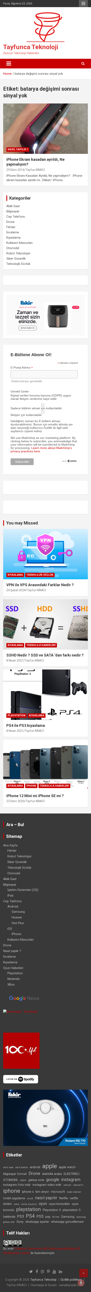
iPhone (31, 785)
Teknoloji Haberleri (41, 645)
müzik (30, 1198)
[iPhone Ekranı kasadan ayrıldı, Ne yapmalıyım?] (45, 128)
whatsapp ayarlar (37, 1222)
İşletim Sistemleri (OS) (22, 890)
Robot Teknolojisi (18, 253)
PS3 (20, 1216)
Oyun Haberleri (13, 968)
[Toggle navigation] (8, 63)
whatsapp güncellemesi (67, 1222)
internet (67, 1185)
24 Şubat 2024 (16, 590)
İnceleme (12, 232)
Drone (10, 222)
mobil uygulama (14, 1198)
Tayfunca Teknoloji (30, 47)
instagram (70, 1179)
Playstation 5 (52, 1210)
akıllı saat (8, 1167)
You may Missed (22, 523)
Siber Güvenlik (16, 258)
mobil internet (74, 1192)
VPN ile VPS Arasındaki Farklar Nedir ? (40, 585)
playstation (28, 1209)
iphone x (28, 1192)
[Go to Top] (83, 1273)
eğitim (23, 1180)
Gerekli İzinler (20, 391)
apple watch (67, 1167)
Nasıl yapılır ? (18, 149)
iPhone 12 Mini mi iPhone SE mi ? (35, 796)
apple (49, 1166)
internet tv (78, 1185)
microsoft (58, 1192)
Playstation (16, 715)
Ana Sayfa (10, 845)
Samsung (18, 912)
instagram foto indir (17, 1185)
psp (47, 1217)
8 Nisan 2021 (14, 660)
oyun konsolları (59, 1204)
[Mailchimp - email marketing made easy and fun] (69, 461)
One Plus (18, 923)
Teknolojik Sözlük (18, 264)
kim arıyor (42, 1192)
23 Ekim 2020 (15, 801)
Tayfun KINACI (35, 169)
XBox (11, 984)
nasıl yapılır (46, 1197)
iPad (10, 895)
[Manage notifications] (81, 1282)
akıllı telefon (21, 1167)
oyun (43, 1203)
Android (12, 906)
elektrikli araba (52, 1174)
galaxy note (36, 1180)
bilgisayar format (15, 1174)
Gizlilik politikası (71, 1280)
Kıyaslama (13, 237)
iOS (9, 929)
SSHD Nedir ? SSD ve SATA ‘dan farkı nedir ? (45, 655)
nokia (16, 1204)
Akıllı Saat (13, 206)
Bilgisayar (12, 211)
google (52, 1179)
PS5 (40, 1216)
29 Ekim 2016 (15, 169)
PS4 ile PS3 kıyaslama (25, 725)
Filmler (10, 227)
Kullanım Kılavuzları (19, 243)
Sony (20, 1222)
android (35, 1167)
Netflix (63, 1198)
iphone (11, 1191)
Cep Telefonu (15, 216)
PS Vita (55, 1217)
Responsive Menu (83, 3)
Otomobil (12, 248)
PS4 (30, 1216)
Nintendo (13, 979)
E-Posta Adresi (22, 368)
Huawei (17, 917)
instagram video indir (47, 1185)
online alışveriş (29, 1204)
